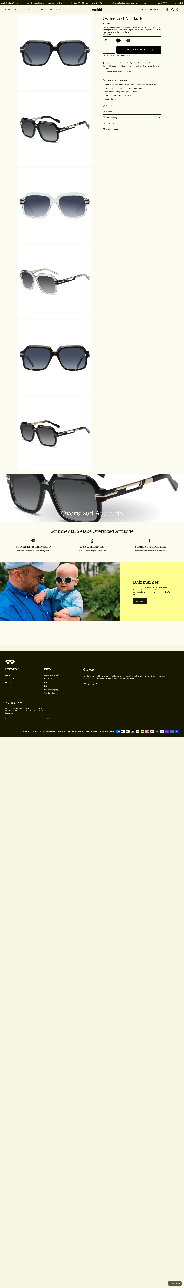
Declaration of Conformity (106, 731)
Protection (110, 111)
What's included (112, 129)
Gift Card (9, 682)
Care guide (110, 123)
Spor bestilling (49, 693)
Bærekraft (48, 679)
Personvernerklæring (64, 731)
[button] (11, 9)
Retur (46, 686)
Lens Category (111, 117)
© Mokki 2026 (37, 731)
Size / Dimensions (113, 106)
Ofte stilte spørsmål (51, 675)
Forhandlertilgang (51, 689)
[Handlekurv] (177, 9)
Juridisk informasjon (91, 731)
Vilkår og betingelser (49, 731)
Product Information (116, 80)
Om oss (8, 675)
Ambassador (10, 679)
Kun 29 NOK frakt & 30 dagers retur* (118, 55)
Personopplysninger (77, 731)
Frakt (46, 682)
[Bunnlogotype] (10, 662)
